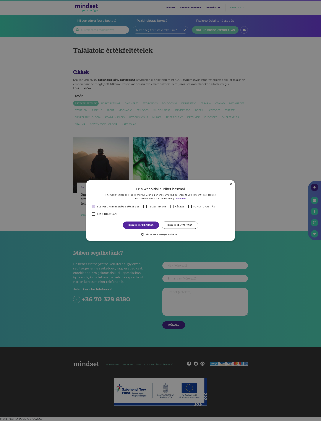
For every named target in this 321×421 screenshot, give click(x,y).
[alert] (160, 210)
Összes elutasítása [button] (179, 225)
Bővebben (181, 198)
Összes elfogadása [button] (140, 225)
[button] (160, 234)
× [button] (230, 184)
